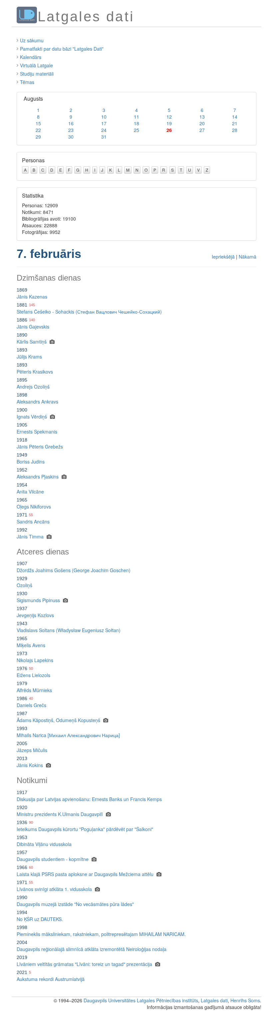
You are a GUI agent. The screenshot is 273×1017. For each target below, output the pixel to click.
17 (104, 123)
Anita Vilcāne (30, 491)
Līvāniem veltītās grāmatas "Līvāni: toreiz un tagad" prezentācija (84, 964)
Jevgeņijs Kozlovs (35, 615)
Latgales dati (214, 1000)
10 (104, 116)
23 (71, 130)
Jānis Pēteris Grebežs (40, 446)
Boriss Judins (31, 461)
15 (38, 123)
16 (71, 123)
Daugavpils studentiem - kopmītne (53, 859)
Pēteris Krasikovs (35, 371)
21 (234, 123)
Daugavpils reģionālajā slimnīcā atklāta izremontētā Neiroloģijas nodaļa (91, 949)
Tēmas (27, 82)
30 (71, 136)
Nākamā (247, 256)
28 (234, 130)
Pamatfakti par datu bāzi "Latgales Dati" (62, 48)
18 (136, 123)
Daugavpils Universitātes (110, 1000)
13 (202, 116)
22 (38, 130)
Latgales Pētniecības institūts (167, 1000)
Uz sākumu (32, 40)
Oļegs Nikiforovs (34, 506)
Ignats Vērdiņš (32, 416)
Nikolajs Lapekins (35, 660)
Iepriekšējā (223, 256)
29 (38, 136)
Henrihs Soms (245, 1000)
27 (202, 130)
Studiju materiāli (37, 73)
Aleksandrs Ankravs (37, 401)
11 (136, 116)
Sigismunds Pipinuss (38, 600)
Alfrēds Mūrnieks (34, 690)
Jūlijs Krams (29, 356)
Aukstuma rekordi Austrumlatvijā (51, 979)
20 (202, 123)
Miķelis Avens (31, 645)
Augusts (33, 98)
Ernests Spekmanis (37, 431)
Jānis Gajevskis (33, 326)
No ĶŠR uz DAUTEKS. (40, 919)
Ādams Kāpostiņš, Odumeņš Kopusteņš (58, 720)
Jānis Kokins (30, 765)
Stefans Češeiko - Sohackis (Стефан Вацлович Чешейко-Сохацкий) (89, 311)
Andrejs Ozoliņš (33, 386)
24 (104, 130)
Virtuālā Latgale (36, 65)
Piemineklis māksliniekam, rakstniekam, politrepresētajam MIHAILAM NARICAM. (101, 934)
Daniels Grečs (31, 705)
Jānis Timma (30, 536)
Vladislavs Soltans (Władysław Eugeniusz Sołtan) (69, 630)
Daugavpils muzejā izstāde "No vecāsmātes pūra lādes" (75, 904)
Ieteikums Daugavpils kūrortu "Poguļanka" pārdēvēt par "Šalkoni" (85, 829)
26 (169, 130)
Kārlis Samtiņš (32, 341)
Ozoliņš (24, 585)
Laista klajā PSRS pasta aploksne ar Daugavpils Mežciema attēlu (85, 874)
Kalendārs (30, 57)
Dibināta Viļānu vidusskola (44, 844)
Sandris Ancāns (33, 521)
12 (169, 116)
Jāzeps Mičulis (32, 750)
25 (136, 130)
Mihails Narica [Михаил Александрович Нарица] (68, 735)
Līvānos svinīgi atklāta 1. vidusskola (54, 889)
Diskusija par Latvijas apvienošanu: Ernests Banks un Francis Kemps (89, 799)
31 (104, 136)
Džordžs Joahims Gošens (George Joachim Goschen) (74, 570)
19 (169, 123)
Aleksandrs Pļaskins (38, 476)
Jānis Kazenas (32, 296)
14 (234, 116)
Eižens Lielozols (33, 675)
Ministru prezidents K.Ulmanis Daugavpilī (60, 814)
